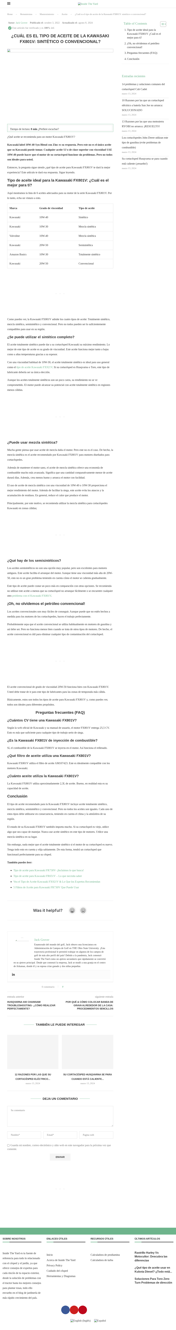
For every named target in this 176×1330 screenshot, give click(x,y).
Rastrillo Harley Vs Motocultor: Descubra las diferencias (151, 1256)
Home (10, 14)
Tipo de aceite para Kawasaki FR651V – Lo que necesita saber (47, 876)
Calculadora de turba (102, 1260)
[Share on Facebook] (69, 987)
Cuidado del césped (57, 1270)
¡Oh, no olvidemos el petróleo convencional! (143, 45)
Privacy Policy (54, 1265)
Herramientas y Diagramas (61, 1276)
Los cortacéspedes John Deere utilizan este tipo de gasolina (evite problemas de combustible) (145, 142)
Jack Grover (22, 22)
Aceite (65, 14)
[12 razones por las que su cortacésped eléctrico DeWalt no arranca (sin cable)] (32, 1052)
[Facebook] (65, 1310)
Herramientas (26, 14)
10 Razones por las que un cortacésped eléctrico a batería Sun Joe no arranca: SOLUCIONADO (143, 105)
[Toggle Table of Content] (161, 24)
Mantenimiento (47, 14)
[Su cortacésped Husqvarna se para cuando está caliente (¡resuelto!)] (87, 1052)
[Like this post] (65, 987)
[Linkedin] (13, 974)
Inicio (50, 1254)
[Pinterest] (82, 1310)
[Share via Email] (79, 987)
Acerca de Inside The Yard (61, 1260)
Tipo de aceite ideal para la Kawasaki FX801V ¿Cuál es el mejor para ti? (144, 33)
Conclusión (133, 58)
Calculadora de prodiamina (105, 1254)
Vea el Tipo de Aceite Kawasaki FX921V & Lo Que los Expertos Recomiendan (56, 881)
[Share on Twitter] (72, 987)
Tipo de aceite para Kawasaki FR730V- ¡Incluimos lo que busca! (48, 870)
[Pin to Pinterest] (76, 987)
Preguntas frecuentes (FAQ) (142, 52)
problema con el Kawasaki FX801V (31, 595)
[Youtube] (74, 1310)
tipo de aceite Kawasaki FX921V (34, 367)
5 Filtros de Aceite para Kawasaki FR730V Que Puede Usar (46, 887)
